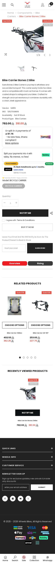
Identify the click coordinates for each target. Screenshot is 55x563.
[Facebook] (5, 498)
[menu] (4, 5)
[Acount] (42, 5)
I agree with (11, 220)
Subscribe (40, 248)
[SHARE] (50, 213)
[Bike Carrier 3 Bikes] (14, 306)
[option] (27, 39)
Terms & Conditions (26, 220)
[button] (44, 55)
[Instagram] (13, 498)
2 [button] (24, 357)
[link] (15, 558)
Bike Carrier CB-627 (40, 333)
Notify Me (25, 213)
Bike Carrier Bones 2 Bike (32, 16)
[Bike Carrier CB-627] (40, 306)
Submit (41, 487)
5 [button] (35, 357)
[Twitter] (28, 498)
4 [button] (31, 357)
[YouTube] (20, 498)
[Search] (12, 5)
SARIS (13, 108)
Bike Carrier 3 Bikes (14, 333)
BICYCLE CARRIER (13, 185)
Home (10, 12)
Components (24, 12)
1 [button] (20, 357)
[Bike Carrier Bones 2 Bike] (27, 393)
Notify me (27, 412)
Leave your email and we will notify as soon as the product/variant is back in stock (25, 238)
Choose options (14, 325)
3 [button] (27, 357)
